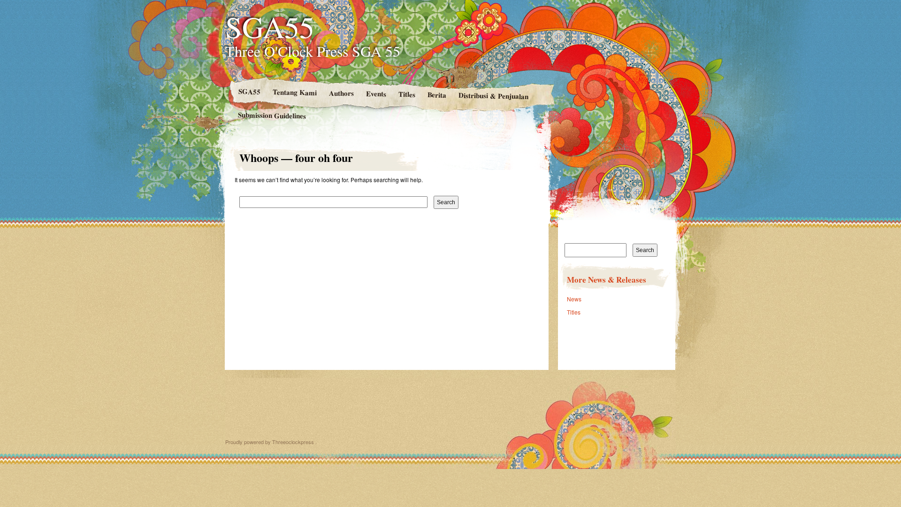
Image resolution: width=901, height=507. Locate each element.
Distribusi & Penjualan (493, 95)
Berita (436, 94)
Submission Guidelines (272, 115)
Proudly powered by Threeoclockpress (269, 442)
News (574, 299)
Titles (406, 94)
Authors (340, 93)
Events (376, 93)
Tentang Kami (294, 92)
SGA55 (269, 26)
